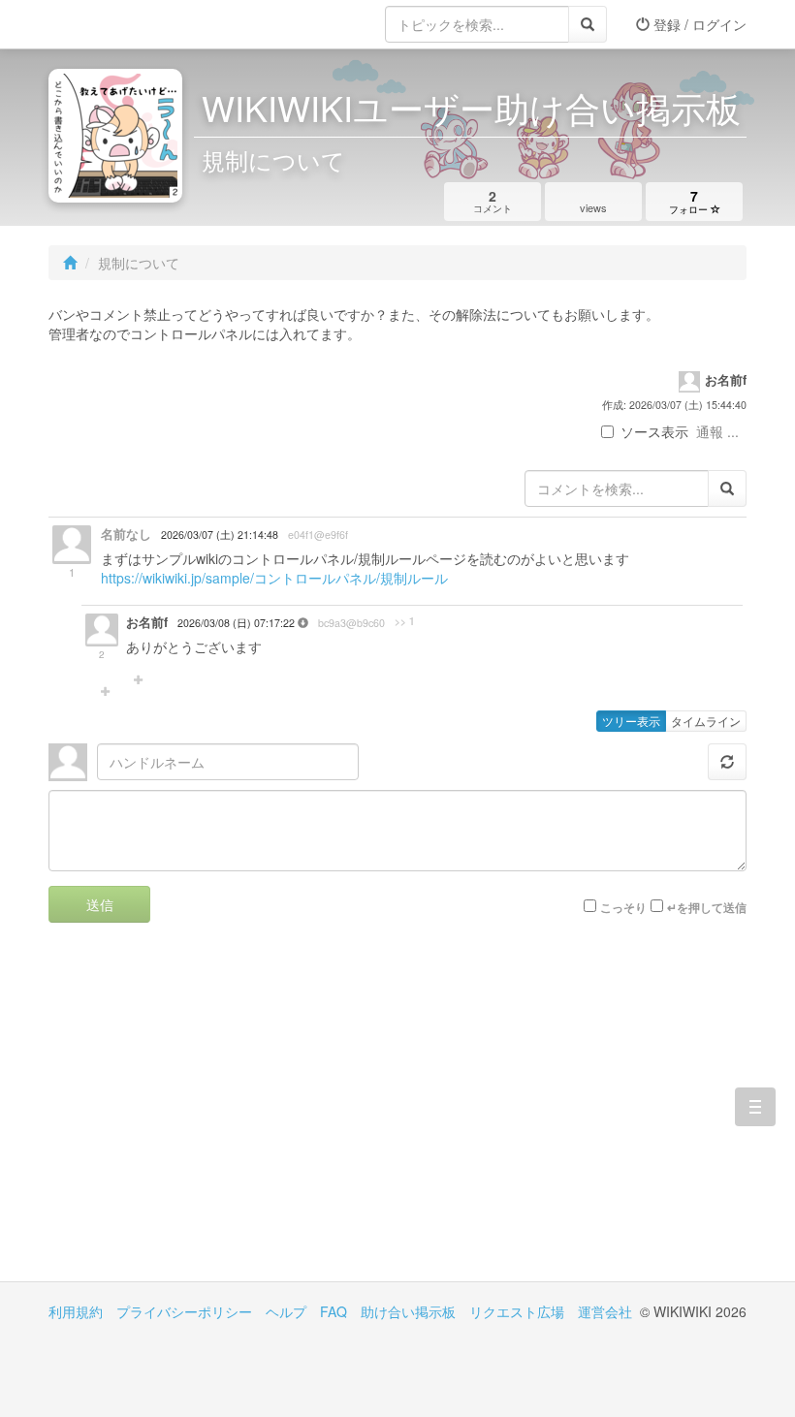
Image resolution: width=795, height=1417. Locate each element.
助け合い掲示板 (408, 1311)
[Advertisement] (223, 1116)
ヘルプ (286, 1311)
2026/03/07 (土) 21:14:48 (219, 534)
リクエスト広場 (516, 1311)
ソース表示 (654, 431)
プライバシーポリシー (184, 1311)
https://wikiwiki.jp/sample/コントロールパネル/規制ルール (274, 577)
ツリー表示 (631, 720)
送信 (99, 904)
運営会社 (605, 1311)
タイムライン (706, 720)
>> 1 (405, 621)
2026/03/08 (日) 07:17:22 (237, 622)
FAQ (333, 1311)
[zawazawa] (126, 24)
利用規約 (75, 1311)
